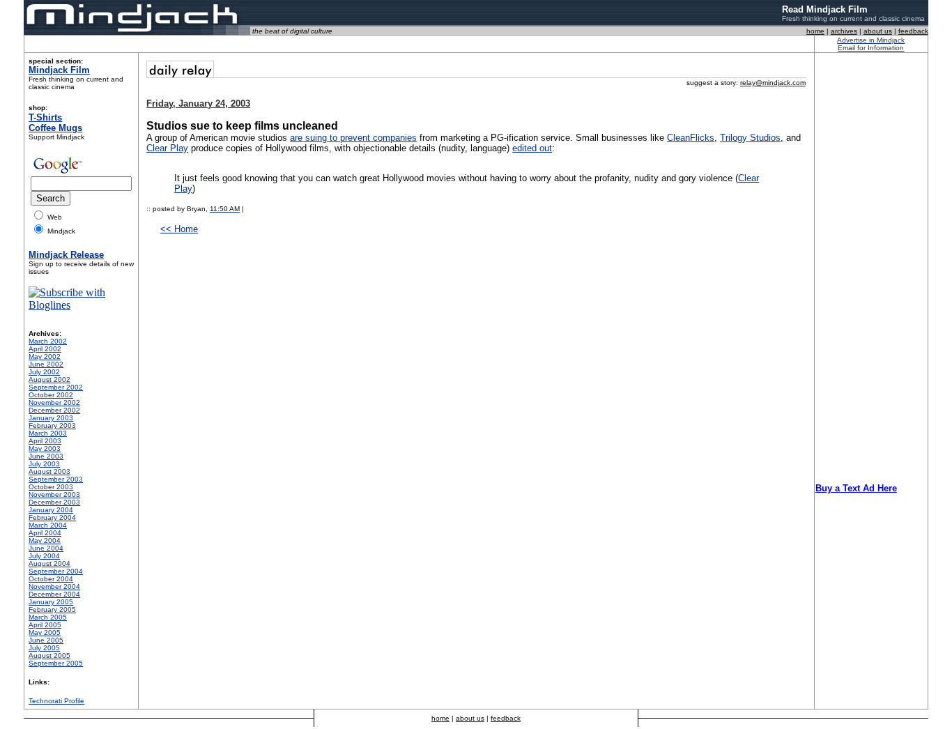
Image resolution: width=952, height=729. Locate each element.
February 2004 (52, 517)
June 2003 (46, 456)
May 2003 (45, 448)
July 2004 (44, 556)
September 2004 (56, 571)
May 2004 (45, 540)
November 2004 (54, 586)
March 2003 (48, 433)
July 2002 (44, 372)
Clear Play (167, 148)
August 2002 (49, 379)
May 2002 (45, 356)
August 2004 (49, 563)
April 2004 (45, 533)
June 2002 (46, 364)
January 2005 (51, 602)
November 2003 (54, 494)
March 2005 (48, 617)
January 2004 (51, 510)
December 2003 (54, 502)
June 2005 (46, 640)
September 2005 (56, 663)
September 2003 (56, 479)
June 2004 (46, 548)
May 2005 (45, 632)
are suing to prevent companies (353, 137)
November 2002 (54, 402)
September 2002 (56, 387)
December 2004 (54, 594)
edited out (532, 148)
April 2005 (45, 625)
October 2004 (51, 579)
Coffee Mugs (55, 128)
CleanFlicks (690, 137)
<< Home (179, 229)
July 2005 (44, 648)
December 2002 (54, 410)
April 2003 (45, 441)
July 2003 (44, 464)
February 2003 (52, 425)
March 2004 (48, 525)
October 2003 (51, 487)
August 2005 (49, 655)
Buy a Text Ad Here (856, 488)
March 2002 (48, 341)
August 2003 (49, 471)
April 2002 (45, 349)
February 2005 (52, 609)
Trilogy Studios (750, 137)
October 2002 (51, 395)
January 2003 (51, 418)
